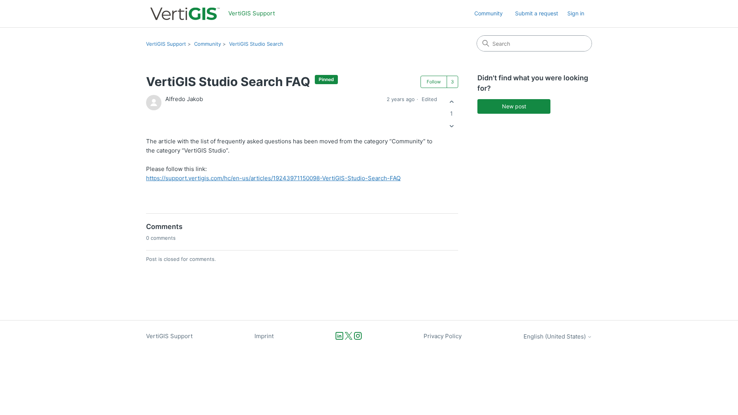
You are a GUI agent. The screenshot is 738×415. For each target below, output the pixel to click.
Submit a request (536, 13)
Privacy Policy (443, 336)
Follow (434, 82)
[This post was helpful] (451, 101)
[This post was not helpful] (451, 126)
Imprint (264, 336)
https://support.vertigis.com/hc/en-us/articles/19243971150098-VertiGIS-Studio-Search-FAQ (273, 178)
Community (488, 13)
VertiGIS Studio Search (256, 44)
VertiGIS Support (166, 44)
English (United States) (555, 336)
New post (514, 106)
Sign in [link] (575, 13)
